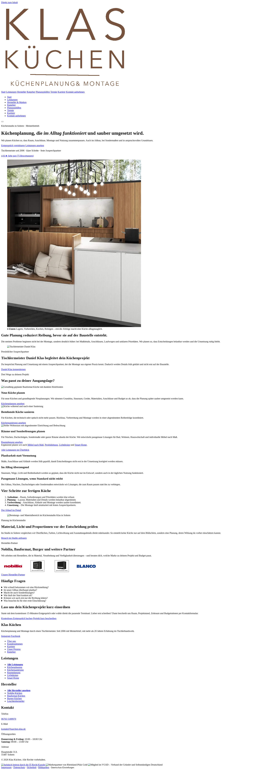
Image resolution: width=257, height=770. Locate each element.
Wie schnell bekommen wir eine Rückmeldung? (26, 587)
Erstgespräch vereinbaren (13, 145)
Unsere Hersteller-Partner (13, 574)
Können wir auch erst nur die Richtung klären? (26, 598)
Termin (53, 92)
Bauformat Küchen (16, 696)
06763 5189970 (8, 719)
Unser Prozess (14, 649)
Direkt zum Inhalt (9, 2)
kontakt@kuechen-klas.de (13, 729)
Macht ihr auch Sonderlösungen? (19, 592)
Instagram (5, 636)
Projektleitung (51, 445)
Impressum (6, 767)
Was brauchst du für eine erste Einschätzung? (25, 600)
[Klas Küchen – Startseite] (65, 89)
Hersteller (21, 92)
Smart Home (81, 445)
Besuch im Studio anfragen (14, 538)
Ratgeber (31, 92)
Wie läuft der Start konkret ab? (18, 595)
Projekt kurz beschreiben (44, 618)
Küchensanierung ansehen (13, 423)
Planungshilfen (43, 92)
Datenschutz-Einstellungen (62, 767)
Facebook (15, 636)
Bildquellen (43, 767)
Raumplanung (13, 672)
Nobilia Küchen (14, 693)
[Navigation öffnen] (2, 121)
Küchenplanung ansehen (12, 403)
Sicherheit (31, 767)
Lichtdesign (64, 445)
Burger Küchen (14, 698)
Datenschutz (19, 767)
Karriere (61, 92)
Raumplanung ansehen (12, 442)
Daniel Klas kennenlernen (13, 369)
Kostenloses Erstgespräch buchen (17, 618)
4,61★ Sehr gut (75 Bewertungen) (17, 156)
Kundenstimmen (15, 644)
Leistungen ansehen (34, 145)
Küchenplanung (14, 667)
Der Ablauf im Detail (11, 510)
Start (3, 92)
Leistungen (11, 92)
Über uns (11, 641)
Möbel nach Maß (36, 445)
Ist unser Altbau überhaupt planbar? (20, 590)
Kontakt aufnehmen (75, 92)
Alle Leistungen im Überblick (15, 450)
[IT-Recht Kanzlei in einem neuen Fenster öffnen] (23, 764)
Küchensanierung (15, 670)
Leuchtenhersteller (15, 701)
